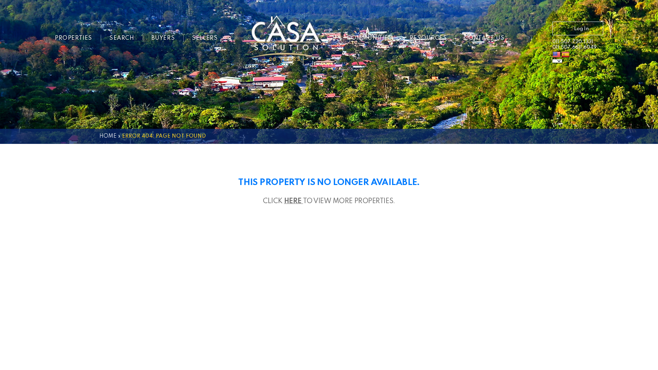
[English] (556, 54)
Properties (73, 38)
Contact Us (484, 38)
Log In (581, 28)
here (293, 201)
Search (121, 38)
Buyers (163, 38)
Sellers (205, 38)
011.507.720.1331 (572, 41)
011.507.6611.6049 (574, 47)
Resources (428, 38)
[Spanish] (565, 54)
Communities (369, 38)
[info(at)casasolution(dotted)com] (533, 39)
